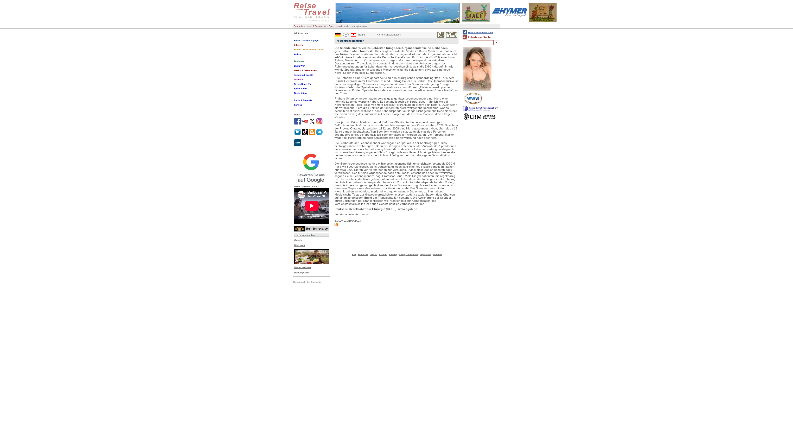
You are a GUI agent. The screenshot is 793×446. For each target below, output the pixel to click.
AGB (401, 254)
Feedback (363, 254)
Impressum (425, 254)
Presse (373, 254)
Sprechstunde (336, 26)
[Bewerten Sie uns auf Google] (311, 167)
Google (298, 240)
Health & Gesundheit (316, 26)
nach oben (783, 442)
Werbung (437, 254)
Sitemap (393, 254)
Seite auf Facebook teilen (480, 32)
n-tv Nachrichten (306, 235)
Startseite (298, 26)
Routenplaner (301, 272)
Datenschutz (412, 254)
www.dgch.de (407, 209)
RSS (354, 254)
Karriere (383, 254)
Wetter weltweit (302, 267)
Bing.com (299, 245)
